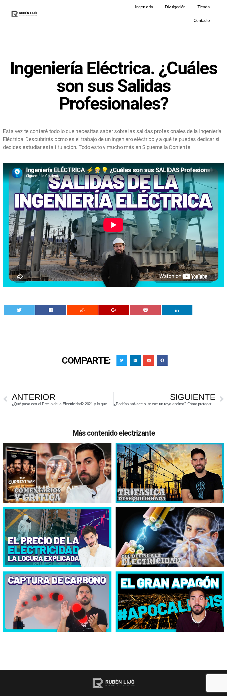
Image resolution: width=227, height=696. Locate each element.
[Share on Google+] (113, 310)
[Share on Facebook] (50, 310)
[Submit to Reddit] (82, 310)
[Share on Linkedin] (177, 310)
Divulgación (175, 6)
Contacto (202, 20)
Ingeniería (144, 6)
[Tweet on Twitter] (19, 310)
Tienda (203, 6)
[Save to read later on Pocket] (145, 310)
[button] (121, 360)
